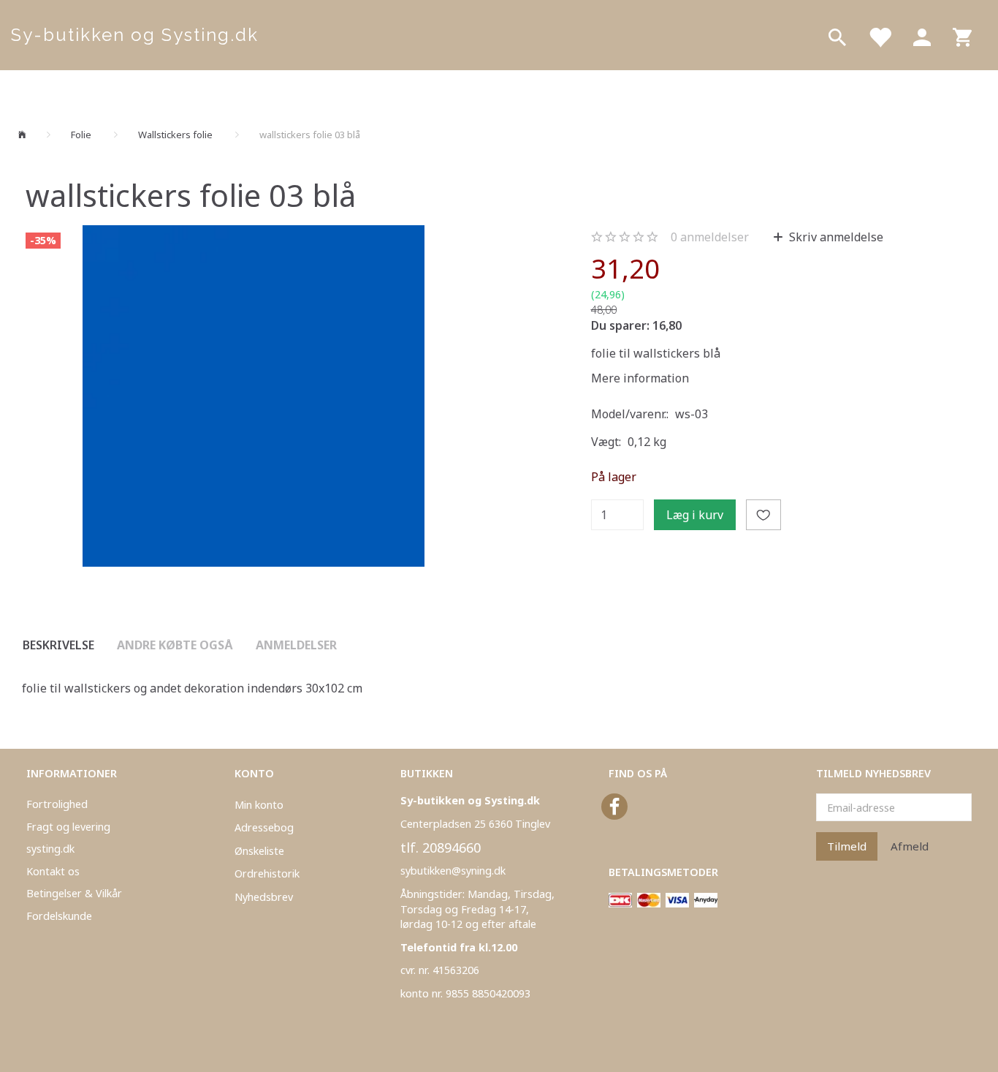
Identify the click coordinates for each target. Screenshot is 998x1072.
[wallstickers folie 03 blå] (253, 396)
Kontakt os (53, 871)
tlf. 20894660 (440, 847)
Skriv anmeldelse (834, 237)
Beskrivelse (58, 645)
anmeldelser (710, 237)
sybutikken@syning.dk (453, 870)
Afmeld (910, 846)
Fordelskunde (59, 916)
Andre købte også (175, 645)
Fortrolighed (57, 804)
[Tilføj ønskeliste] (763, 514)
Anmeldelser (296, 645)
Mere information (640, 378)
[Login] (922, 35)
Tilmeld (846, 846)
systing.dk (50, 849)
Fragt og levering (68, 827)
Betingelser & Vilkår (74, 893)
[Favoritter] (879, 35)
